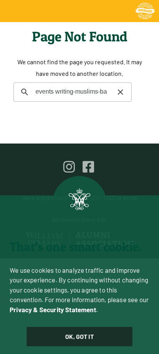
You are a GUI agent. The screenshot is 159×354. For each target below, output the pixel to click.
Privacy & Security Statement (53, 309)
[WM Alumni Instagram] (69, 166)
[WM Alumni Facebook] (88, 166)
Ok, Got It (79, 336)
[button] (120, 92)
